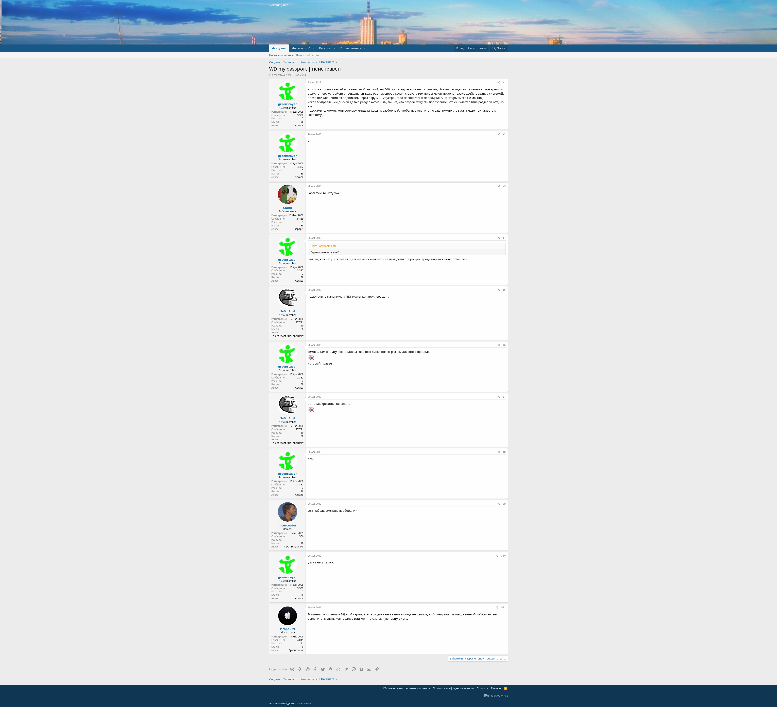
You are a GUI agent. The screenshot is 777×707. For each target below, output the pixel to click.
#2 (504, 134)
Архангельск (296, 650)
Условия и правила (418, 688)
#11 (503, 607)
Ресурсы (325, 48)
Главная (496, 688)
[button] (313, 48)
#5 (504, 290)
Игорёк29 (287, 629)
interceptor (287, 525)
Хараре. (299, 229)
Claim (287, 208)
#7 (504, 396)
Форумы (279, 48)
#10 (503, 555)
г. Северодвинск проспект (288, 336)
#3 (504, 186)
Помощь (482, 688)
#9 (504, 503)
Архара (299, 125)
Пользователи (351, 48)
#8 (504, 452)
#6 (504, 345)
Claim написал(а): (321, 246)
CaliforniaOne (303, 703)
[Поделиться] (498, 82)
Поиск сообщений (307, 55)
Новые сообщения (281, 55)
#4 (504, 238)
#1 (504, 82)
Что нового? (301, 48)
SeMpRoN (287, 311)
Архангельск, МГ (294, 546)
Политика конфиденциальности (453, 688)
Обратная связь (393, 688)
